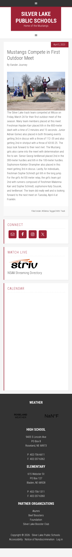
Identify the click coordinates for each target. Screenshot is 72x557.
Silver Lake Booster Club (36, 524)
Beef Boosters (36, 515)
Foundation (36, 519)
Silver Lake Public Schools (36, 17)
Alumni (36, 511)
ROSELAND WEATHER (36, 416)
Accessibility (16, 539)
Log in (59, 539)
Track (63, 211)
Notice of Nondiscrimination (39, 539)
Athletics (45, 211)
